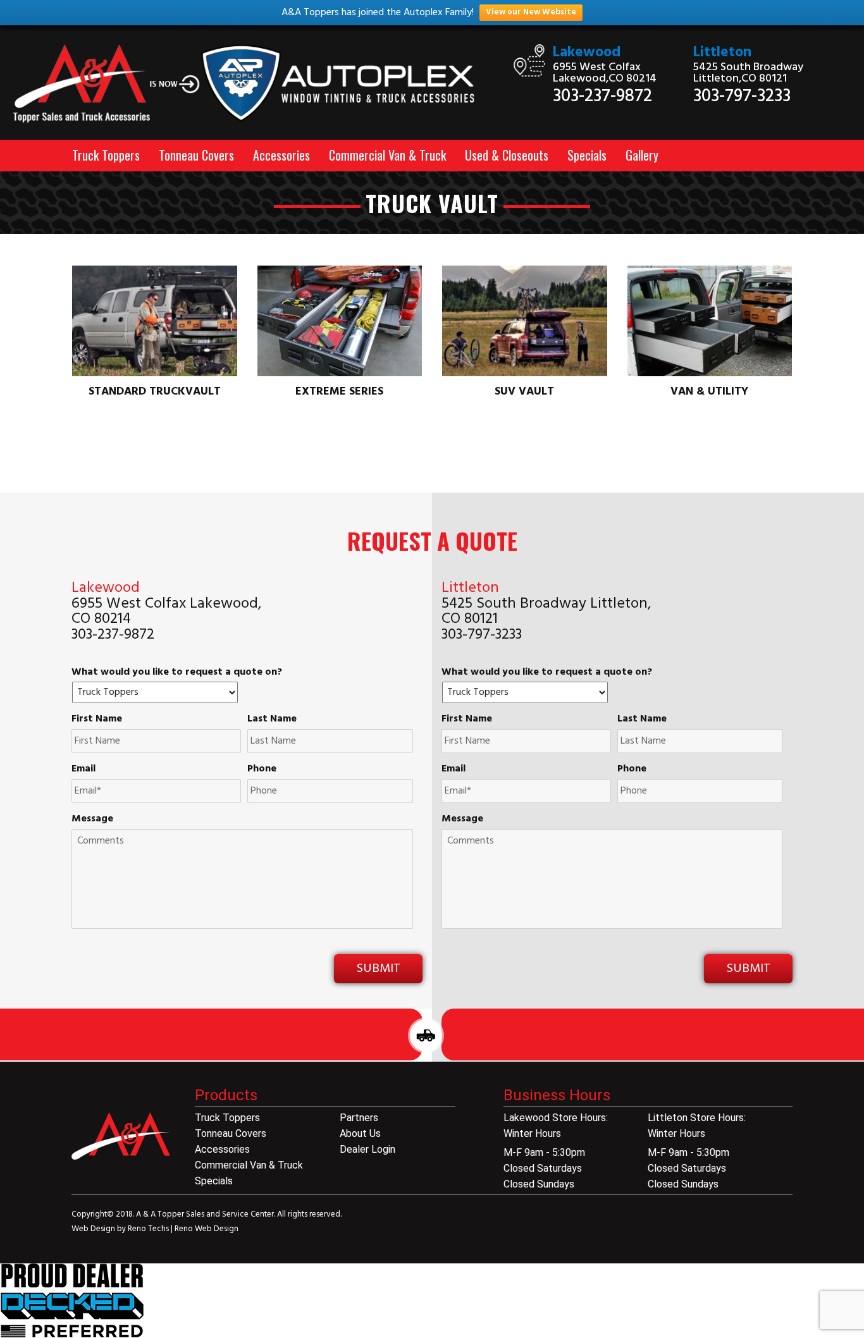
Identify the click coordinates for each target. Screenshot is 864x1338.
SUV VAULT (524, 392)
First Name (96, 719)
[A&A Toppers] (252, 84)
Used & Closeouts (506, 154)
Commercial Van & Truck (387, 154)
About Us (360, 1133)
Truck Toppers (106, 154)
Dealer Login (367, 1149)
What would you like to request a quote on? (176, 672)
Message (92, 819)
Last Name (272, 719)
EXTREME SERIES (339, 392)
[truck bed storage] (72, 1300)
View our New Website (531, 12)
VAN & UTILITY (709, 392)
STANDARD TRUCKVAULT (155, 392)
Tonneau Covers (196, 154)
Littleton (722, 52)
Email (83, 769)
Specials (587, 154)
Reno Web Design (206, 1229)
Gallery (642, 154)
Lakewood (586, 52)
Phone (261, 769)
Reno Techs (149, 1229)
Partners (359, 1118)
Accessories (281, 154)
